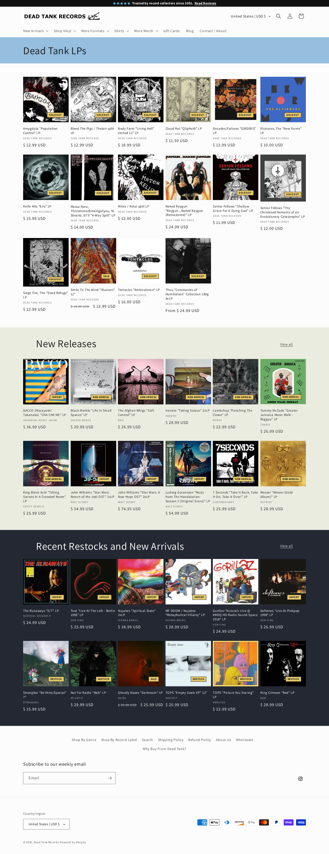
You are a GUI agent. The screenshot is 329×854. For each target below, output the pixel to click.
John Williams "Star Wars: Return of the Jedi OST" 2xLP (92, 494)
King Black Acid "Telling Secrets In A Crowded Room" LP (44, 496)
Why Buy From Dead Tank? (164, 748)
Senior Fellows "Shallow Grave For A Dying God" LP (233, 208)
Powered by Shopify (73, 842)
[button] (35, 30)
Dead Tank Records (46, 842)
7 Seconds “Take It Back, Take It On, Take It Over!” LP (235, 494)
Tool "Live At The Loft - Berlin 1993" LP (93, 613)
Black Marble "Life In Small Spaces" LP (91, 413)
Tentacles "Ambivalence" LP (139, 290)
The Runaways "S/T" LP (41, 611)
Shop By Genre (84, 739)
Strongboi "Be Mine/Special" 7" (44, 695)
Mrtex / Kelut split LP (133, 206)
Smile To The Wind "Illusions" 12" (93, 292)
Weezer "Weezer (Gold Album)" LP (276, 494)
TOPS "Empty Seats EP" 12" (186, 693)
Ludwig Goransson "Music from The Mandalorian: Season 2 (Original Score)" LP (188, 496)
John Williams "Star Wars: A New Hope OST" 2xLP (139, 494)
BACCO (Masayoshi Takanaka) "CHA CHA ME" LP (44, 413)
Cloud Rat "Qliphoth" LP (184, 129)
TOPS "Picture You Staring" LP (233, 695)
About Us (223, 739)
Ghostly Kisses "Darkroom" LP (140, 693)
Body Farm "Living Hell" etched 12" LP (136, 131)
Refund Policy (199, 739)
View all (286, 344)
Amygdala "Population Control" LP (40, 131)
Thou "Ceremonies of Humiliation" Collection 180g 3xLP (187, 294)
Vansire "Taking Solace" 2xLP (188, 411)
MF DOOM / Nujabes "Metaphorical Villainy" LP (185, 613)
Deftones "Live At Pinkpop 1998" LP (279, 613)
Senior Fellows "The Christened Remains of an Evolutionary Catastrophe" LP (282, 212)
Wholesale (244, 739)
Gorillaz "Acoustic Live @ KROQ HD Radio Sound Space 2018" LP (235, 615)
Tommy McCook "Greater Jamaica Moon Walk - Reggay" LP (279, 415)
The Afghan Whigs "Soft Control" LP (136, 413)
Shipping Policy (171, 739)
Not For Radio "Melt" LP (88, 693)
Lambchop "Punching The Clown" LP (232, 413)
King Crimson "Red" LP (277, 693)
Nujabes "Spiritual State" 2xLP (137, 613)
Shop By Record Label (119, 739)
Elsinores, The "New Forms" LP (281, 131)
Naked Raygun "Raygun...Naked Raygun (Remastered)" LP (184, 210)
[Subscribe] (109, 778)
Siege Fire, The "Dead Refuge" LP (45, 295)
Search (147, 739)
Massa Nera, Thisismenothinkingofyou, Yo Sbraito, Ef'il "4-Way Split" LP (93, 211)
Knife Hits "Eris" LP (37, 206)
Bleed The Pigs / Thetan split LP (92, 131)
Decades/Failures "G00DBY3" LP (234, 131)
